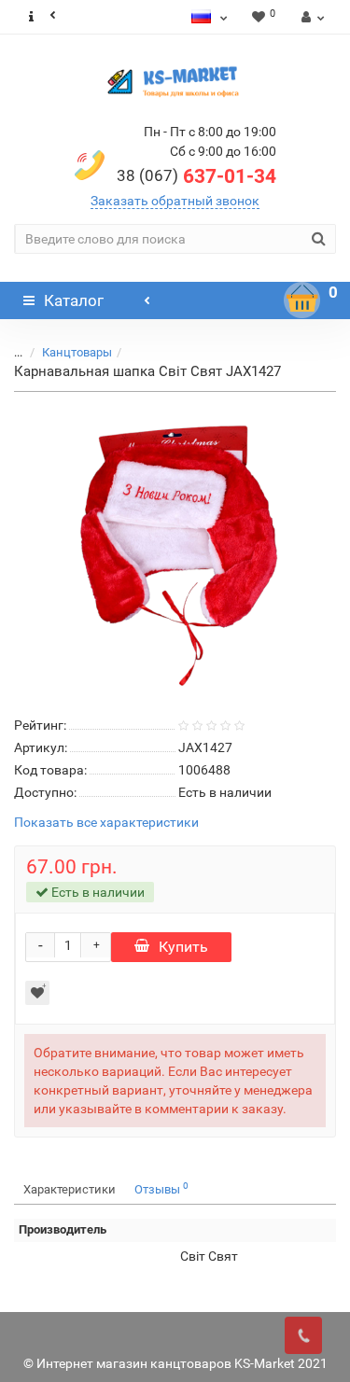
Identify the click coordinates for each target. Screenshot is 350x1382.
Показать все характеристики (106, 823)
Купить (183, 947)
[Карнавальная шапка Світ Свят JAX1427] (175, 551)
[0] (302, 300)
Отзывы (161, 1188)
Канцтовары (77, 352)
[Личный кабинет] (310, 17)
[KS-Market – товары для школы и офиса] (175, 81)
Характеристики (69, 1189)
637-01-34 (196, 176)
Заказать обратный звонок (175, 200)
